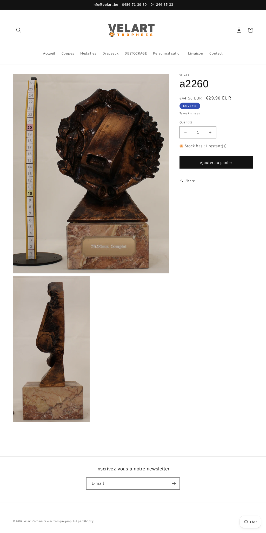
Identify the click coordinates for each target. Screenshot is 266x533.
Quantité (185, 122)
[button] (18, 30)
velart (28, 521)
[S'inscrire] (173, 483)
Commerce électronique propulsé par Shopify (63, 521)
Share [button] (190, 180)
